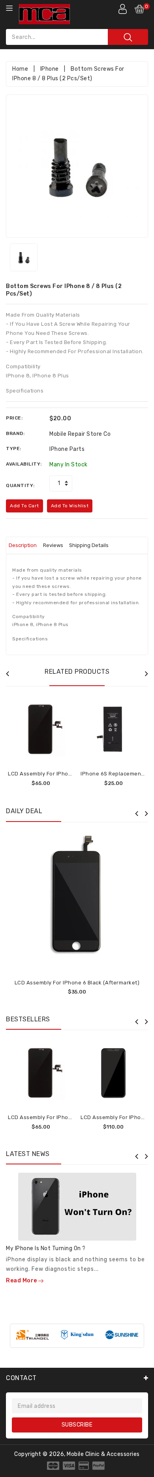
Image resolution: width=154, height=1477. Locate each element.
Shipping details (89, 545)
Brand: (15, 433)
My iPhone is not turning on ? (46, 1248)
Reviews (53, 545)
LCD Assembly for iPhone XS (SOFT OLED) (62, 774)
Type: (13, 448)
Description (23, 545)
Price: (14, 418)
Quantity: (20, 485)
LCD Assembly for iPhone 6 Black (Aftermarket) (77, 983)
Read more (22, 1280)
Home (20, 69)
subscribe (77, 1424)
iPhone (49, 69)
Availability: (24, 464)
